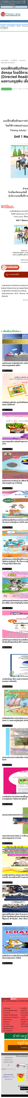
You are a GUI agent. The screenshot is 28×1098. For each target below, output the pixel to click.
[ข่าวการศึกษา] (11, 26)
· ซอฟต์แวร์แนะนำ (7, 1020)
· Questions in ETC (8, 1029)
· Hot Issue (6, 1024)
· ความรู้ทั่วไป (23, 1008)
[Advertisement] (14, 979)
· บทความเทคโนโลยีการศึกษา (10, 1011)
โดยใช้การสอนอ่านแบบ (7, 293)
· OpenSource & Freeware (10, 1017)
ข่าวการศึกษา (5, 60)
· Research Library (8, 1026)
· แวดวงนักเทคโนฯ (7, 1031)
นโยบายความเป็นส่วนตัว (9, 4)
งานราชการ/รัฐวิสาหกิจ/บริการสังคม (13, 61)
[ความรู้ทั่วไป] (4, 28)
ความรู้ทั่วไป (13, 60)
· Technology (6, 1008)
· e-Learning (6, 1013)
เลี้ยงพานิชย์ (5, 296)
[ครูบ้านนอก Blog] (18, 26)
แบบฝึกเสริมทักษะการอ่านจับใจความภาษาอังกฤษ (14, 291)
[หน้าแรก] (3, 26)
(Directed (22, 293)
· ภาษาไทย (23, 1017)
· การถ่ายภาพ (6, 1022)
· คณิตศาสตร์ (23, 1011)
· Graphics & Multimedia (10, 1015)
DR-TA (16, 293)
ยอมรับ (14, 6)
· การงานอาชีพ (24, 1026)
